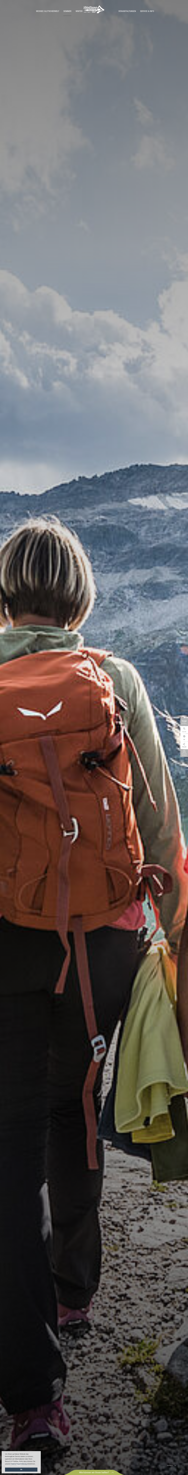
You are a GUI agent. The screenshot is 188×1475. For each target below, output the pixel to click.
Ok (21, 1469)
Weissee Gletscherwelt (47, 11)
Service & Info (147, 11)
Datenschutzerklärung (19, 1464)
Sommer (67, 11)
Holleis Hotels (184, 754)
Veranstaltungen (127, 11)
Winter (79, 11)
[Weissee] (94, 9)
